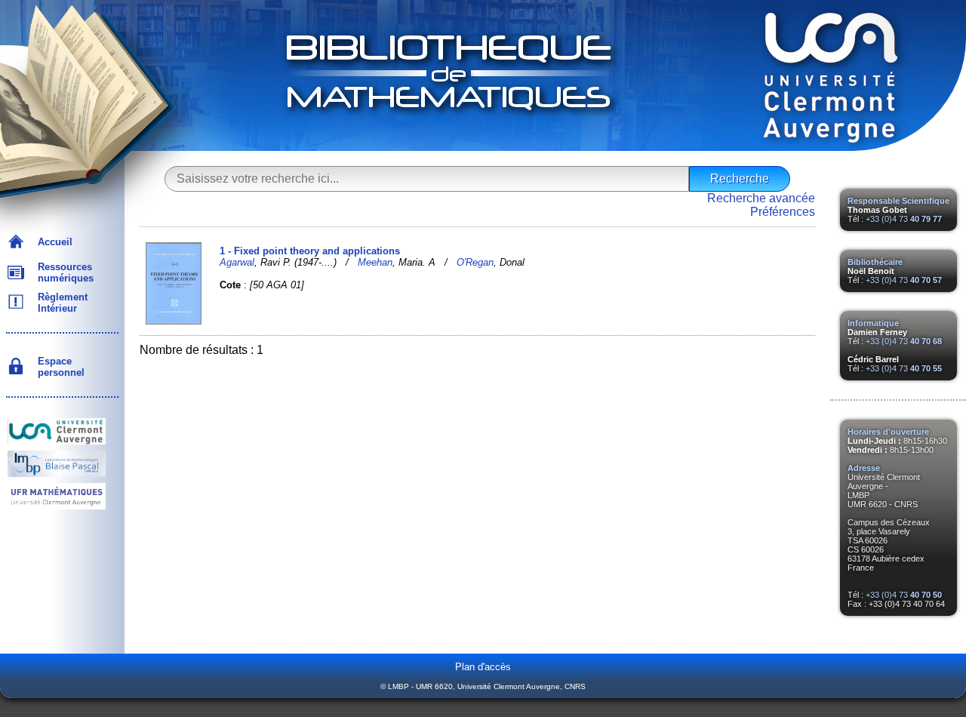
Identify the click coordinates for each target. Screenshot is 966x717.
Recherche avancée (761, 198)
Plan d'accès (483, 666)
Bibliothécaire (875, 261)
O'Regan (475, 262)
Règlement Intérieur (60, 302)
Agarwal (237, 262)
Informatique (873, 323)
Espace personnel (58, 366)
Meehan (375, 262)
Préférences (782, 211)
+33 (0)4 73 (904, 218)
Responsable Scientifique (898, 200)
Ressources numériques (63, 272)
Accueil (52, 242)
